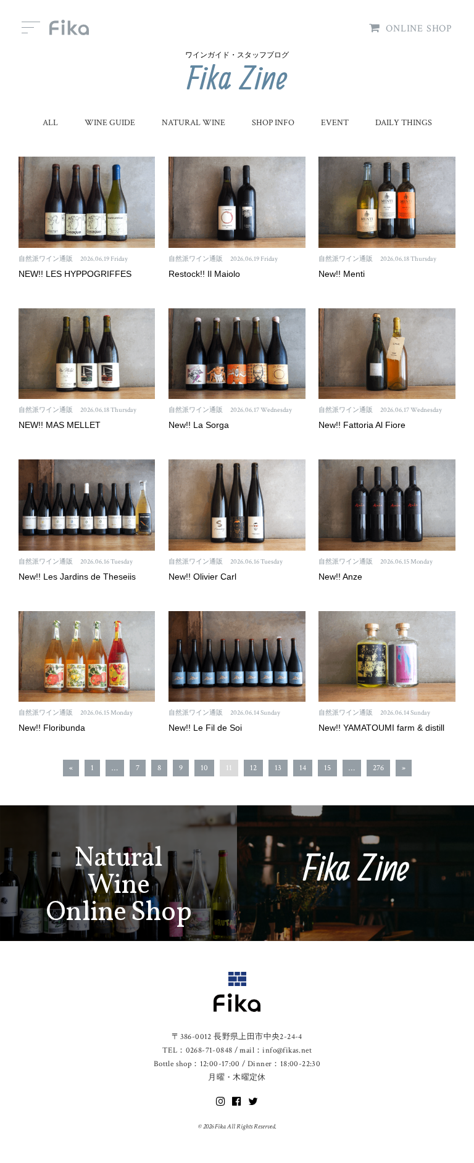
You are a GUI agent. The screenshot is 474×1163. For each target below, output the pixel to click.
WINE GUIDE (110, 122)
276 (378, 768)
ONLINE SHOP (419, 28)
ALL (50, 122)
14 (302, 768)
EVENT (335, 122)
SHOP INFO (273, 122)
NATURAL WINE (193, 122)
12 (253, 768)
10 (204, 768)
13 (278, 768)
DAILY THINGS (403, 122)
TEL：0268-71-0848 (197, 1050)
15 (327, 768)
